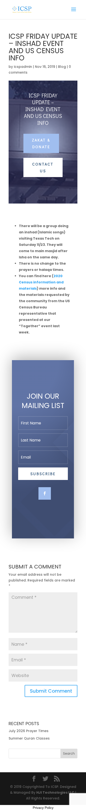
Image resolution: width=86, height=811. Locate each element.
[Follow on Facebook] (44, 493)
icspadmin (23, 66)
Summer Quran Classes (29, 738)
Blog (62, 66)
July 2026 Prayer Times (28, 730)
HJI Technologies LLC (55, 792)
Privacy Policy (43, 808)
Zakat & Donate (41, 143)
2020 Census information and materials (41, 282)
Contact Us (43, 167)
